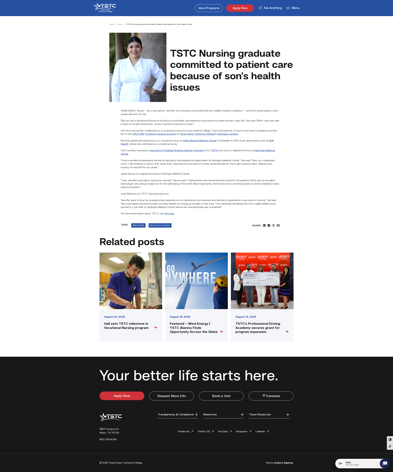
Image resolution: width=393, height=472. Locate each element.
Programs (209, 8)
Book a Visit (221, 396)
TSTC (214, 150)
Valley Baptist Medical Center (200, 141)
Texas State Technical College (197, 134)
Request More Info (171, 396)
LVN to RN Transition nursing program (154, 134)
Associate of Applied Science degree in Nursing (177, 150)
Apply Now (240, 8)
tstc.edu (169, 214)
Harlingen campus (227, 134)
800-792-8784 (108, 439)
